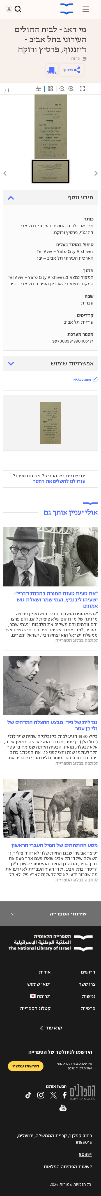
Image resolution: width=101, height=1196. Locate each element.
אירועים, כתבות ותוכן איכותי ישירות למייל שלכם (74, 1065)
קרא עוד (54, 1028)
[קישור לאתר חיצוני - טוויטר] (53, 1095)
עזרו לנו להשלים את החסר (59, 481)
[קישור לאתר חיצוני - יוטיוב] (62, 1107)
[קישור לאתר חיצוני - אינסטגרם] (40, 1095)
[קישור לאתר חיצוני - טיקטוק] (28, 1095)
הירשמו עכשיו (25, 1066)
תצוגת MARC (82, 379)
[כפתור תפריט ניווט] (86, 9)
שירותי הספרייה (68, 913)
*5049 (85, 1154)
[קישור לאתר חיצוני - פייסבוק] (64, 1095)
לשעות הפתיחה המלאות (67, 1166)
